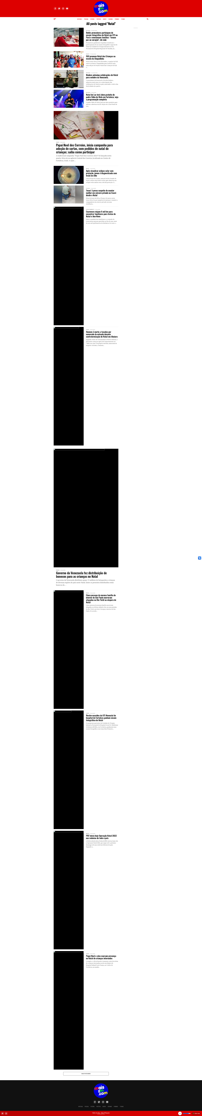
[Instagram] (6, 1113)
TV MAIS (123, 19)
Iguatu (104, 19)
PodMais (117, 19)
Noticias (79, 19)
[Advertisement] (136, 38)
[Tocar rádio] (180, 1113)
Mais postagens (86, 1073)
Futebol (92, 19)
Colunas (110, 19)
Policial (86, 19)
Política (99, 19)
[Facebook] (2, 1113)
